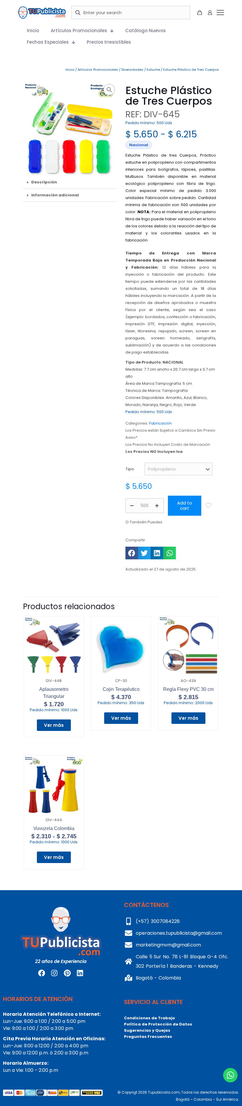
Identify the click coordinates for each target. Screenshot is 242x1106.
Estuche (153, 69)
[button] (70, 182)
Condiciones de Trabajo (149, 1018)
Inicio (70, 69)
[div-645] (70, 129)
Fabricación (160, 423)
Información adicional (55, 195)
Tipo (129, 469)
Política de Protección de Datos (158, 1024)
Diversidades (132, 69)
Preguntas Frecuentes (148, 1036)
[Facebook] (41, 973)
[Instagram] (54, 973)
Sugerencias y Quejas (147, 1030)
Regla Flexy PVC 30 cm (188, 689)
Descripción (44, 182)
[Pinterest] (67, 973)
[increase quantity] (157, 506)
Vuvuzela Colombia (53, 828)
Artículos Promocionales (98, 69)
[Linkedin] (80, 973)
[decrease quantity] (132, 506)
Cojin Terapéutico (121, 689)
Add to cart (184, 505)
